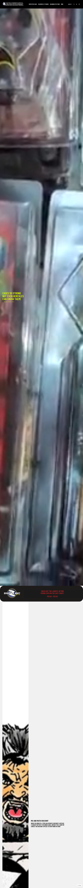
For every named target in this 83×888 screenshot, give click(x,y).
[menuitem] (33, 4)
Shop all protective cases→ (9, 301)
